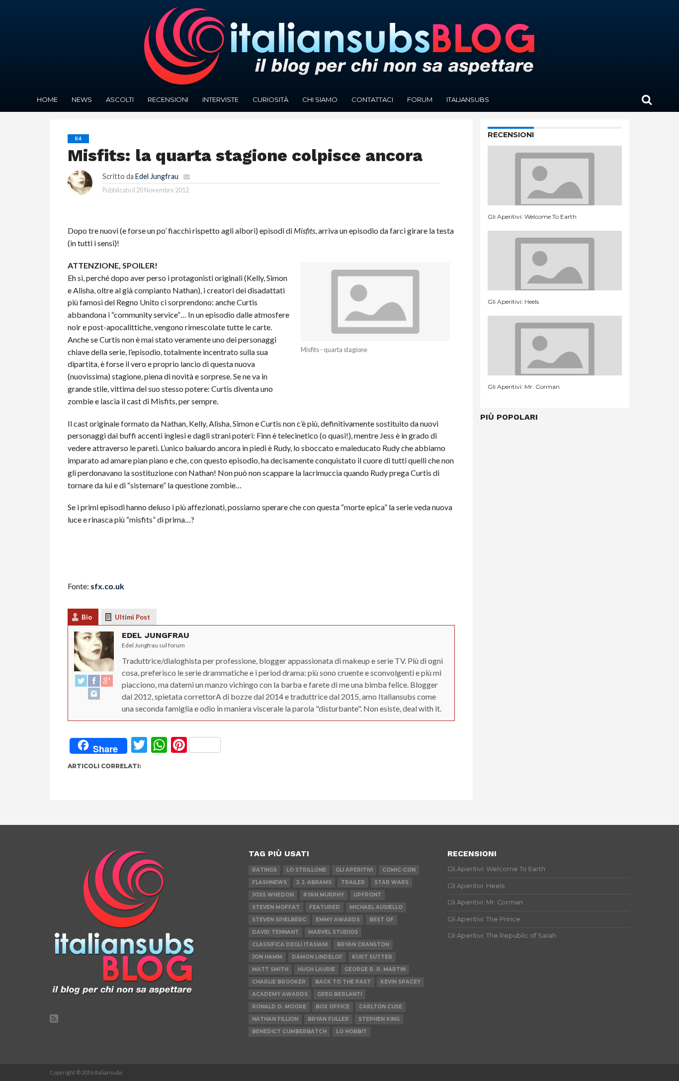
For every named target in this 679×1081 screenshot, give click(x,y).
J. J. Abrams (314, 882)
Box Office (332, 1006)
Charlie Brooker (279, 982)
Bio (87, 617)
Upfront (367, 895)
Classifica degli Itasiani (290, 944)
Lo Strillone (306, 870)
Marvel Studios (333, 932)
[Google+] (107, 681)
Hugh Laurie (316, 969)
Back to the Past (343, 982)
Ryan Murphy (323, 895)
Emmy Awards (338, 919)
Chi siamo (320, 99)
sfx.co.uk (107, 586)
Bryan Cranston (363, 944)
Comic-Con (399, 870)
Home (47, 99)
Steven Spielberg (279, 919)
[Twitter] (81, 681)
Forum (419, 99)
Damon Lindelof (317, 957)
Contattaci (372, 99)
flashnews (269, 882)
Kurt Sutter (372, 957)
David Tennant (275, 932)
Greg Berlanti (339, 994)
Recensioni (168, 99)
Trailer (353, 882)
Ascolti (120, 99)
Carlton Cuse (380, 1006)
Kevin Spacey (400, 982)
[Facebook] (94, 681)
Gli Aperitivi (354, 870)
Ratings (264, 870)
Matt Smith (270, 969)
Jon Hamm (267, 957)
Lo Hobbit (351, 1031)
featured (324, 907)
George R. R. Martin (375, 969)
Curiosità (270, 99)
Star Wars (391, 882)
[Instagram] (94, 694)
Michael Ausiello (376, 907)
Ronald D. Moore (279, 1006)
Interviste (220, 99)
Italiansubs (467, 99)
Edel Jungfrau (156, 176)
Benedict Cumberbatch (289, 1031)
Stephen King (379, 1019)
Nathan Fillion (275, 1019)
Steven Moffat (276, 907)
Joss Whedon (273, 895)
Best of (381, 919)
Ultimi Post (132, 617)
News (82, 99)
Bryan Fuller (328, 1019)
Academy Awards (280, 994)
